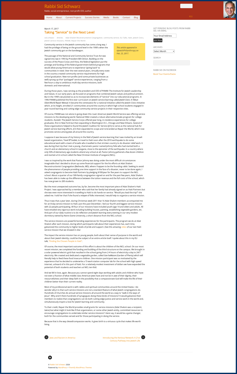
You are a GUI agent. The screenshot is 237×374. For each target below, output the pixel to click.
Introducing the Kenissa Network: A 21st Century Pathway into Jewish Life (123, 339)
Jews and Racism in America (60, 337)
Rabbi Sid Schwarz (57, 364)
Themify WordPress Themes (80, 367)
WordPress (62, 367)
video (123, 227)
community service (111, 38)
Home (49, 17)
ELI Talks (123, 38)
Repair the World (78, 40)
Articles (60, 38)
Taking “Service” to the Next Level (69, 32)
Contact (126, 17)
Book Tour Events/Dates (164, 74)
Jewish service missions (54, 40)
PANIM (67, 40)
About (59, 17)
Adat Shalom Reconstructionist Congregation (84, 38)
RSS (191, 16)
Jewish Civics (138, 38)
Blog (136, 17)
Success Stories (92, 17)
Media (106, 17)
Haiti (130, 38)
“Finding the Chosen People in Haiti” (65, 241)
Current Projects (73, 17)
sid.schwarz (49, 38)
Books (116, 17)
